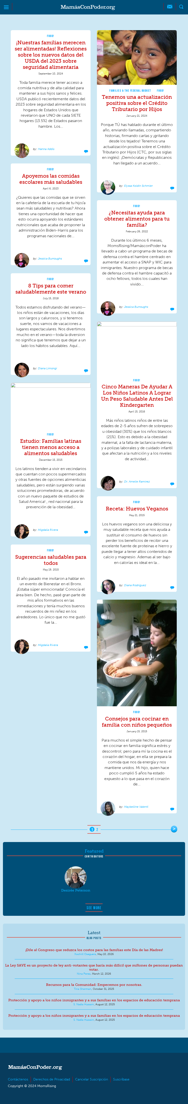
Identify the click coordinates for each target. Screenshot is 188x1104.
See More (94, 908)
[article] (51, 93)
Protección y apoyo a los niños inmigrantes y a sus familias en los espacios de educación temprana (94, 1000)
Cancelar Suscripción (91, 1079)
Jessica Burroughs (50, 258)
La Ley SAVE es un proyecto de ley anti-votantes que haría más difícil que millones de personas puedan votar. (94, 967)
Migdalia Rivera (48, 530)
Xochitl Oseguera (85, 954)
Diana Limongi (47, 368)
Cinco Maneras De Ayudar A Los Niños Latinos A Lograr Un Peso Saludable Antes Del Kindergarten (137, 396)
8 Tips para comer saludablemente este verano (50, 289)
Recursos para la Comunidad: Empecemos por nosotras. (94, 985)
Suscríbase (121, 1079)
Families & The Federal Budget (130, 90)
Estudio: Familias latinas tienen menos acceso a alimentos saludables (50, 447)
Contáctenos (18, 1079)
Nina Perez (84, 973)
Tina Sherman (82, 989)
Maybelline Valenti (136, 806)
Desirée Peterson (75, 890)
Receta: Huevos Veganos (137, 509)
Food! (50, 36)
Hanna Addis (46, 149)
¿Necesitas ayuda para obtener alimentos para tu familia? (137, 219)
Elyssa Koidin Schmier (138, 185)
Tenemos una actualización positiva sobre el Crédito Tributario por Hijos (137, 103)
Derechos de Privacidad (51, 1079)
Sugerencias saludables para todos (50, 560)
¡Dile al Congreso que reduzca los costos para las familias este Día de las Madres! (94, 950)
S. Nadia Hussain (83, 1004)
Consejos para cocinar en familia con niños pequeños (137, 722)
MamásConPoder (88, 7)
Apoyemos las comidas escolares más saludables (50, 179)
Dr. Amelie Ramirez (137, 481)
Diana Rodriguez (135, 585)
